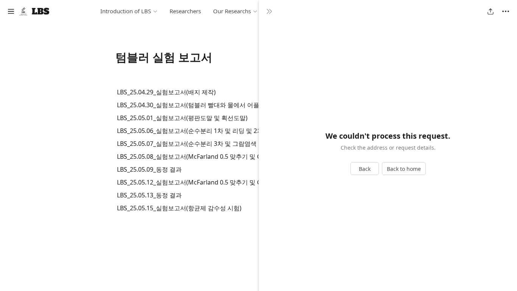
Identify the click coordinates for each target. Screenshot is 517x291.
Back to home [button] (404, 168)
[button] (11, 11)
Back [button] (365, 168)
